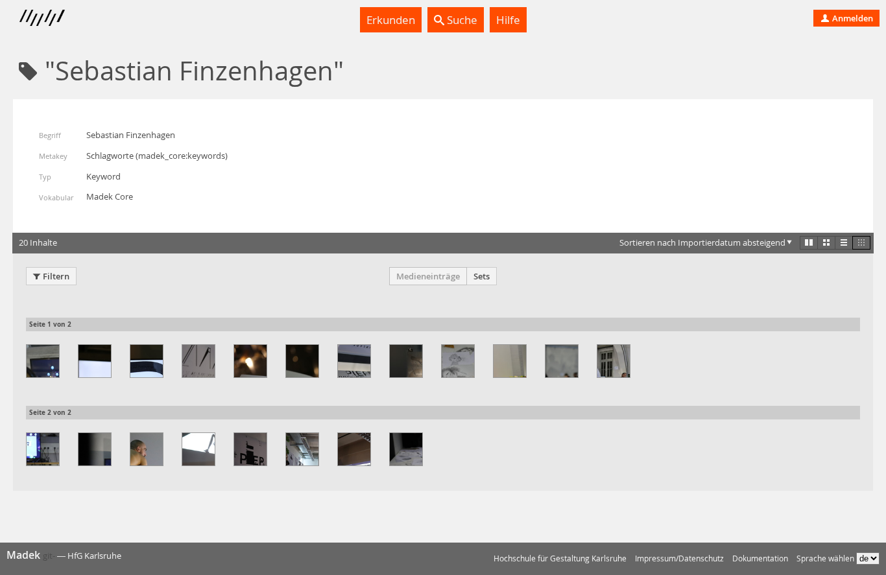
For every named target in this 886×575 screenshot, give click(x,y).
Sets (481, 276)
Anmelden (851, 18)
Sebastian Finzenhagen (130, 135)
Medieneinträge (428, 276)
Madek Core (109, 196)
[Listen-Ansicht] (844, 242)
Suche (460, 19)
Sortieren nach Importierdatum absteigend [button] (702, 242)
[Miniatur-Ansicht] (861, 242)
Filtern (56, 276)
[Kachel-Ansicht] (809, 242)
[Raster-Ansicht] (826, 242)
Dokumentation (760, 558)
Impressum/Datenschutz (679, 558)
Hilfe (508, 19)
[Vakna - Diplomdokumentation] (43, 361)
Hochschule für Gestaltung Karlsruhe (560, 558)
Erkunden (390, 19)
